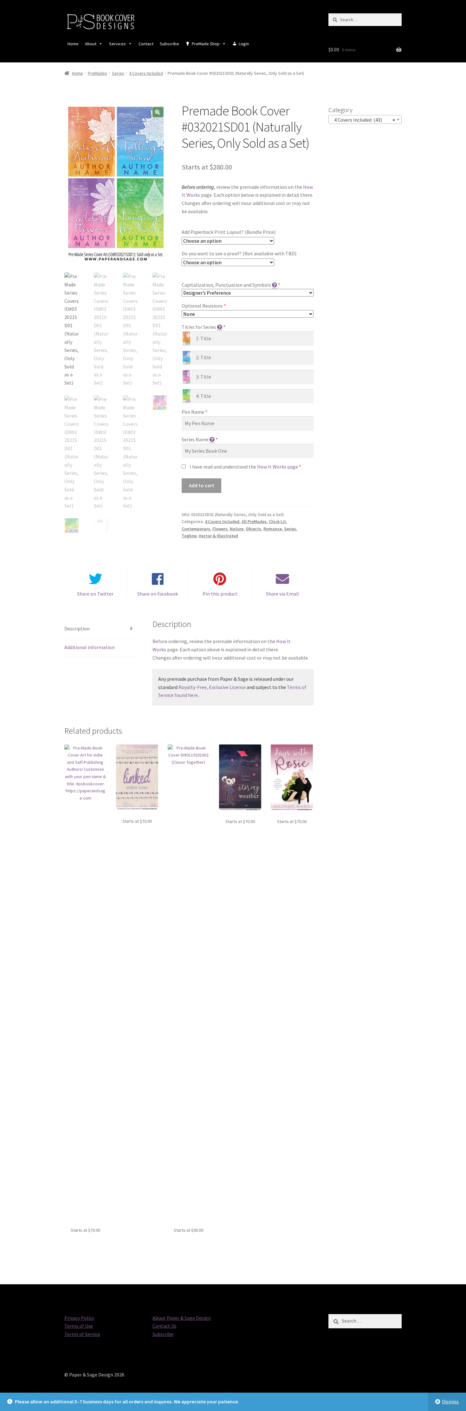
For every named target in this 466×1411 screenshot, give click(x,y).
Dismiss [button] (450, 1401)
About (90, 44)
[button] (157, 112)
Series (118, 73)
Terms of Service (82, 1334)
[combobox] (365, 119)
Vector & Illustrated (218, 536)
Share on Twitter (95, 594)
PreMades (97, 73)
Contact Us (164, 1326)
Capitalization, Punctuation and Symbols (226, 285)
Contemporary (196, 529)
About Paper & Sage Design (181, 1318)
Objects (253, 529)
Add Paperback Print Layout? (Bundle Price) (228, 232)
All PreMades (254, 521)
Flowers (220, 529)
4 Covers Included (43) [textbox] (363, 120)
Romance (272, 529)
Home (73, 44)
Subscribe (169, 44)
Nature (236, 529)
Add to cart (201, 485)
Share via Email (282, 594)
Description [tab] (77, 628)
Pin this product (220, 594)
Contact (146, 44)
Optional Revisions (202, 306)
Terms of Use (78, 1326)
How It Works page (277, 466)
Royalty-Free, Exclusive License (212, 687)
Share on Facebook (157, 594)
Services (117, 44)
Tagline (189, 536)
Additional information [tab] (89, 647)
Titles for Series (199, 327)
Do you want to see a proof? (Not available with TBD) (239, 253)
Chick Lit (277, 521)
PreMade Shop (206, 44)
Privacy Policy (79, 1318)
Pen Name (193, 412)
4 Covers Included (146, 73)
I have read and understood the (244, 466)
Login (244, 44)
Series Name (195, 439)
